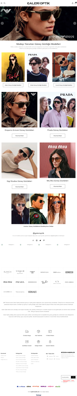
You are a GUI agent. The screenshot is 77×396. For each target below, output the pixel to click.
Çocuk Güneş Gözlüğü (21, 359)
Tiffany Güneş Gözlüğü (21, 371)
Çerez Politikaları (34, 359)
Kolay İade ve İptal (35, 357)
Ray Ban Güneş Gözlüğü (21, 361)
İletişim (2, 357)
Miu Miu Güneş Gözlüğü (21, 369)
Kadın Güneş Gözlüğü (20, 357)
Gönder (73, 377)
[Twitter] (40, 240)
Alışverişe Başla (19, 135)
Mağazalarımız (4, 359)
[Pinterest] (44, 240)
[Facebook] (33, 240)
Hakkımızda (3, 355)
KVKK (32, 363)
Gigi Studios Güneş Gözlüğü (22, 367)
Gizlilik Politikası (34, 355)
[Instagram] (37, 240)
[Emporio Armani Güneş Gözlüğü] (38, 23)
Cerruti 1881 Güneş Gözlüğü (22, 365)
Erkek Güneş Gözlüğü (20, 355)
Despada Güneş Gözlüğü (21, 363)
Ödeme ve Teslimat (35, 361)
